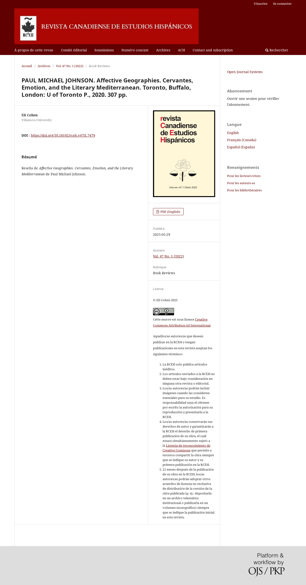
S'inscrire (261, 3)
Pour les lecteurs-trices (244, 176)
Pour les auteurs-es (241, 183)
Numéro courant (134, 50)
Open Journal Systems (244, 72)
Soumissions (104, 50)
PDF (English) (170, 211)
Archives (163, 50)
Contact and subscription (213, 50)
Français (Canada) (241, 140)
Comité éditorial (74, 50)
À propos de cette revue (33, 50)
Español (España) (241, 147)
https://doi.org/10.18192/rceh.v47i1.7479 (63, 135)
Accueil (27, 66)
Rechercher (278, 50)
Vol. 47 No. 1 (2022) (69, 66)
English (233, 132)
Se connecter (282, 3)
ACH (181, 50)
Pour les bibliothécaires (244, 190)
